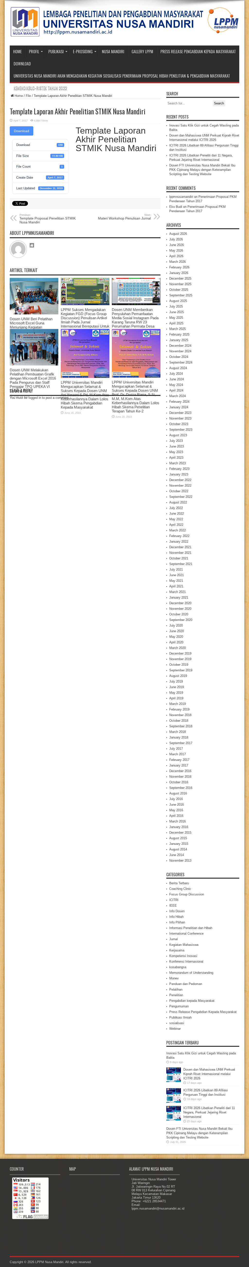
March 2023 (177, 463)
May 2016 (176, 810)
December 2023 (180, 413)
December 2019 (180, 653)
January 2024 (178, 407)
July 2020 (176, 625)
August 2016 (178, 793)
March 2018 (177, 732)
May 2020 (176, 636)
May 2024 (176, 385)
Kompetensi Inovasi (183, 956)
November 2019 (180, 659)
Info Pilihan (177, 922)
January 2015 (178, 844)
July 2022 (176, 508)
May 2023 (176, 452)
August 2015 (178, 838)
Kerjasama (176, 950)
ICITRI (173, 900)
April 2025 (176, 323)
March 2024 (177, 396)
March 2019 (177, 704)
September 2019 (180, 670)
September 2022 (180, 497)
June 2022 (176, 513)
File (28, 96)
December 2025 (180, 278)
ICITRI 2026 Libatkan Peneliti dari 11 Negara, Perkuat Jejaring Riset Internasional (209, 1112)
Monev (174, 978)
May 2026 (176, 250)
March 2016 (177, 821)
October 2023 (178, 424)
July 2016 (176, 799)
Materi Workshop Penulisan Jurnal (124, 216)
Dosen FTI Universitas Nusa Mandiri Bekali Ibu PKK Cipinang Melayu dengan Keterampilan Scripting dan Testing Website (202, 170)
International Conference (186, 933)
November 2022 (180, 485)
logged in (34, 398)
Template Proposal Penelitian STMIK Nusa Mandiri (47, 218)
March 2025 (177, 329)
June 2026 (176, 245)
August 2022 (178, 502)
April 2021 (176, 586)
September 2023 (180, 429)
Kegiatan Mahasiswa (183, 945)
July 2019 (176, 681)
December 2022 (180, 480)
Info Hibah (176, 917)
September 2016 (180, 788)
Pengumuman (179, 1006)
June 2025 (176, 312)
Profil (34, 52)
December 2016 (180, 771)
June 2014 (176, 855)
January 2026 (178, 273)
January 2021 (178, 597)
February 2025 (179, 334)
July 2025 (176, 306)
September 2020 (180, 620)
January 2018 (178, 737)
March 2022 (177, 530)
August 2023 (178, 435)
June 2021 (176, 575)
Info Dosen (177, 911)
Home (17, 52)
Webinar (175, 1028)
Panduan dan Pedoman (185, 984)
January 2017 (178, 765)
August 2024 (178, 368)
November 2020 (180, 609)
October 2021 (178, 558)
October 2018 (178, 720)
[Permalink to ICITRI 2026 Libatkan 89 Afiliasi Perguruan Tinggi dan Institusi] (173, 1101)
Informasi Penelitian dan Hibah (190, 928)
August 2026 (178, 234)
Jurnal (173, 939)
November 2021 (180, 553)
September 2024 (180, 362)
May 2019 (176, 692)
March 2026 (177, 262)
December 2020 (180, 603)
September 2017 (180, 743)
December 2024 (180, 345)
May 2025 (176, 317)
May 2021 (176, 581)
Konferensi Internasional (186, 961)
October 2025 (178, 290)
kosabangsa (177, 967)
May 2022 (176, 519)
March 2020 (177, 648)
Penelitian (176, 995)
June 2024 (176, 379)
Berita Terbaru (179, 883)
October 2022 (178, 491)
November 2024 (180, 351)
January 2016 (178, 827)
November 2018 (180, 715)
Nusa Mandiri (113, 52)
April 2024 (176, 390)
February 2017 (179, 760)
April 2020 (176, 642)
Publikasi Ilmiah (180, 1017)
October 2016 (178, 782)
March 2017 (177, 754)
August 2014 (178, 849)
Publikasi (56, 52)
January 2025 (178, 340)
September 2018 (180, 726)
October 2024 (178, 357)
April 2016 (176, 816)
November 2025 (180, 284)
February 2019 (179, 709)
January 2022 (178, 541)
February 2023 (179, 469)
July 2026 (176, 239)
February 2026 (179, 267)
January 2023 (178, 474)
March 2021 (177, 592)
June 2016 (176, 804)
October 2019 (178, 664)
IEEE (173, 905)
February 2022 (179, 536)
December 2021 (180, 547)
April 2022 (176, 525)
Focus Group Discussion (186, 894)
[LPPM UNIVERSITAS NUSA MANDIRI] (124, 33)
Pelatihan (175, 989)
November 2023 (180, 418)
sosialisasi (176, 1023)
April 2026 (176, 256)
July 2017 (176, 748)
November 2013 (180, 860)
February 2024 (179, 401)
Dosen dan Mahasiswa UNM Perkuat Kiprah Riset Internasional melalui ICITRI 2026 (209, 1074)
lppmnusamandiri (181, 197)
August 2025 (178, 301)
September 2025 (180, 295)
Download (22, 64)
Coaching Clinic (180, 889)
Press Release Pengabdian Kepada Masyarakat (198, 52)
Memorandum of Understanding (191, 973)
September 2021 (180, 564)
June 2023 (176, 446)
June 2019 (176, 687)
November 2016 (180, 776)
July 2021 (176, 569)
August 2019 (178, 676)
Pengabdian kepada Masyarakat (191, 1001)
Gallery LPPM (142, 52)
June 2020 (176, 631)
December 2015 (180, 832)
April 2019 (176, 698)
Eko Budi (175, 207)
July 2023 (176, 441)
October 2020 (178, 614)
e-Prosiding (83, 52)
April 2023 (176, 457)
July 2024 (176, 373)
